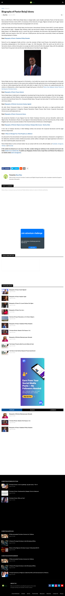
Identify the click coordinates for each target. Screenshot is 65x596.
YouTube (11, 145)
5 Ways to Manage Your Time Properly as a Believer (18, 133)
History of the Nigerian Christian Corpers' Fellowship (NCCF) (24, 548)
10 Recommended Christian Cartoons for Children (21, 534)
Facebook (54, 143)
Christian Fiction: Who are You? (17, 498)
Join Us (28, 593)
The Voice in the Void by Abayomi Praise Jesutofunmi (22, 350)
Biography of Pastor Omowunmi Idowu (15, 114)
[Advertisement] (30, 277)
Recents (32, 410)
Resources (42, 593)
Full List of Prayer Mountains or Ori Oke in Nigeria (21, 317)
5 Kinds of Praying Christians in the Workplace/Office (22, 541)
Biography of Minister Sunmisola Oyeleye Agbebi (18, 104)
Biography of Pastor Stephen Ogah (17, 296)
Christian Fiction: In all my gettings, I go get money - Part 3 (23, 484)
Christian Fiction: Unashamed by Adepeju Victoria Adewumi (24, 491)
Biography (7, 8)
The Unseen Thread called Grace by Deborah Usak (21, 344)
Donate (23, 593)
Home (3, 8)
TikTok (3, 145)
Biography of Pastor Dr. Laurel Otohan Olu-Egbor (21, 303)
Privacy (61, 593)
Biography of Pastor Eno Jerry (16, 310)
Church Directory (16, 593)
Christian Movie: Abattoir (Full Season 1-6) (19, 330)
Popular (12, 410)
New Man (19, 175)
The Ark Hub (35, 593)
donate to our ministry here (12, 150)
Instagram (60, 143)
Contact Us (55, 593)
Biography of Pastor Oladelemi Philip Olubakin (17, 38)
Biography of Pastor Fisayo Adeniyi (14, 92)
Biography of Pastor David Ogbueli (17, 289)
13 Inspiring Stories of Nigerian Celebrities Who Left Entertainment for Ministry (28, 572)
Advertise (49, 593)
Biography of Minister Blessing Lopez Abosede (20, 337)
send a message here (16, 152)
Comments (53, 410)
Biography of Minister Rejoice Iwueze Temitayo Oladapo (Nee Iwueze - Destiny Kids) (27, 125)
